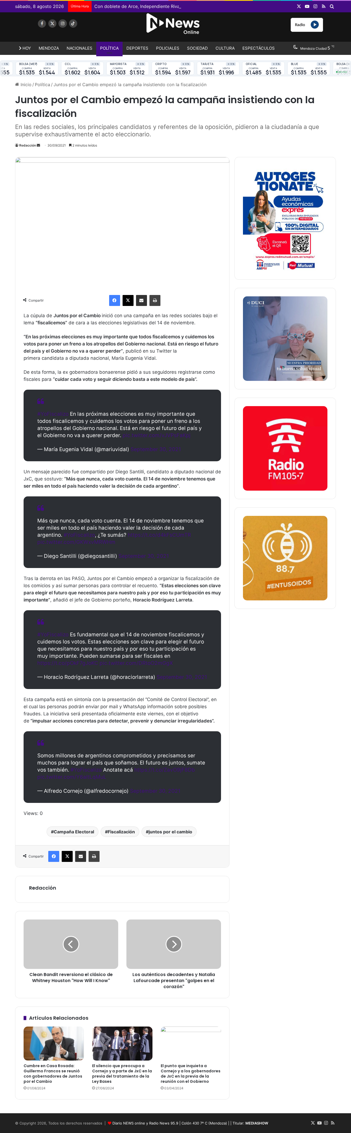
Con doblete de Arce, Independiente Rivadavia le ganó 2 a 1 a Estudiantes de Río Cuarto (186, 6)
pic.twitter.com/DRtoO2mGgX (136, 663)
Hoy (26, 48)
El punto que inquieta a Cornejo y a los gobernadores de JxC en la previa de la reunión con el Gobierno (190, 1073)
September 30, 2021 (156, 449)
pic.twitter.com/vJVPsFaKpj (157, 435)
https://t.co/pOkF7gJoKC (67, 663)
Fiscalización (121, 831)
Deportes (137, 48)
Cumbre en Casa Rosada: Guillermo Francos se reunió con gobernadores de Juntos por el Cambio (53, 1073)
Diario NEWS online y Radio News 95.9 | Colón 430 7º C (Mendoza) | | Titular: (190, 1123)
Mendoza (49, 48)
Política (109, 48)
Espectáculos (258, 48)
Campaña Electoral (74, 831)
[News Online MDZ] (66, 28)
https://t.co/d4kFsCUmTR (159, 535)
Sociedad (197, 48)
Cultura (225, 48)
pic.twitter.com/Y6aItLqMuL (71, 777)
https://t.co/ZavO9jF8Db (164, 770)
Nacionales (79, 48)
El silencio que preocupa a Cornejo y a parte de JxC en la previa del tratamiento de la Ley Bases (122, 1073)
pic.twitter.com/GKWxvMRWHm (76, 542)
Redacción (27, 145)
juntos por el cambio (170, 831)
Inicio (25, 84)
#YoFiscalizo (53, 414)
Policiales (167, 48)
